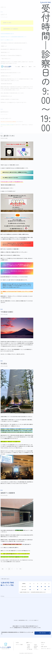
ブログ (34, 66)
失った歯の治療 (29, 649)
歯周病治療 (36, 646)
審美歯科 (35, 647)
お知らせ (30, 66)
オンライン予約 (8, 585)
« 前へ (3, 568)
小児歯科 (28, 646)
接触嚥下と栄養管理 (8, 493)
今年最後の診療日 (7, 312)
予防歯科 (35, 644)
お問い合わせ (44, 646)
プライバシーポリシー (46, 648)
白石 (6, 138)
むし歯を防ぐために (8, 135)
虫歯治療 (28, 644)
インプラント (36, 649)
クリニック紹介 (17, 66)
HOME (17, 642)
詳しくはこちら (43, 632)
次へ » (21, 568)
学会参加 (4, 363)
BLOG (2, 309)
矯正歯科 (28, 647)
